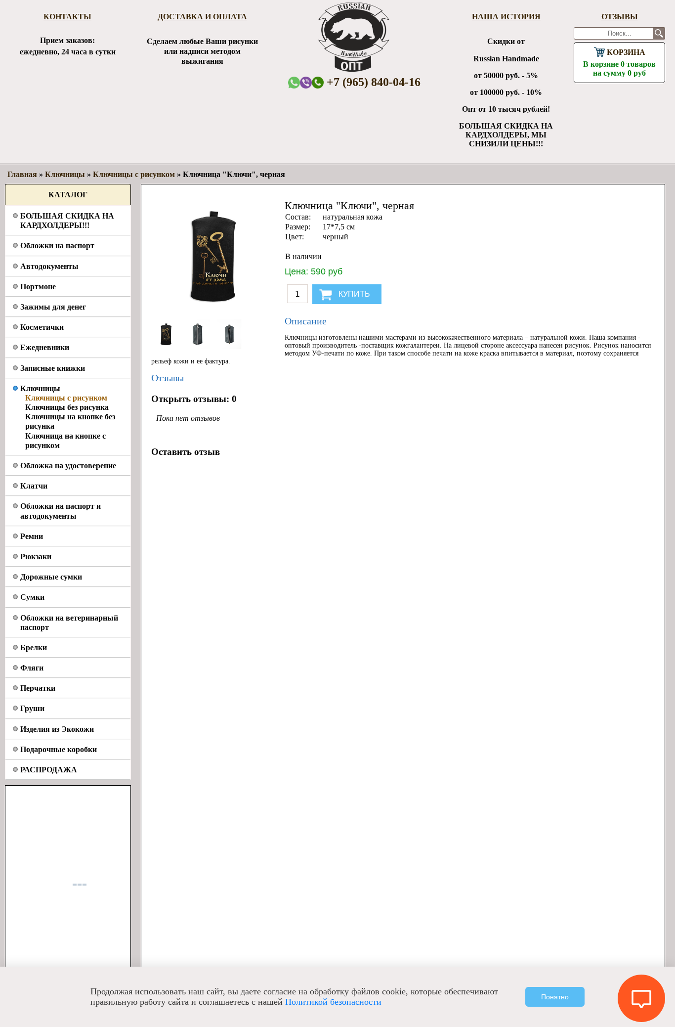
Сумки (32, 597)
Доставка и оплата (202, 16)
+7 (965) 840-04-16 (372, 82)
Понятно (555, 997)
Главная (22, 174)
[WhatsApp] (294, 82)
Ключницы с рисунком (66, 398)
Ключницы (40, 388)
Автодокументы (49, 266)
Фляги (31, 668)
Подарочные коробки (58, 749)
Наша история (506, 16)
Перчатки (37, 688)
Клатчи (33, 486)
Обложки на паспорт (57, 245)
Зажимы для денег (53, 307)
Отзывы (619, 16)
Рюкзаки (35, 556)
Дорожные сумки (51, 577)
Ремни (31, 536)
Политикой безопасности (333, 1002)
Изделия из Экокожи (57, 729)
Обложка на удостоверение (68, 465)
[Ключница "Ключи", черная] (167, 346)
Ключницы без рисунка (67, 407)
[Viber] (306, 82)
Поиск (659, 33)
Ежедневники (44, 347)
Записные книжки (52, 368)
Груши (32, 708)
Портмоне (38, 286)
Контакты (67, 16)
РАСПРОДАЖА (48, 769)
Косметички (42, 327)
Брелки (33, 647)
